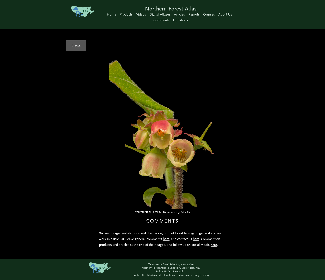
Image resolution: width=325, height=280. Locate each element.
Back (77, 45)
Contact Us (139, 275)
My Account (154, 275)
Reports (194, 14)
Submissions (184, 275)
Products (126, 14)
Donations (180, 20)
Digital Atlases (159, 14)
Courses (209, 14)
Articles (179, 14)
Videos (141, 14)
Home (111, 14)
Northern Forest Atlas (171, 8)
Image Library (201, 275)
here (166, 239)
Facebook (178, 271)
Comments (161, 20)
